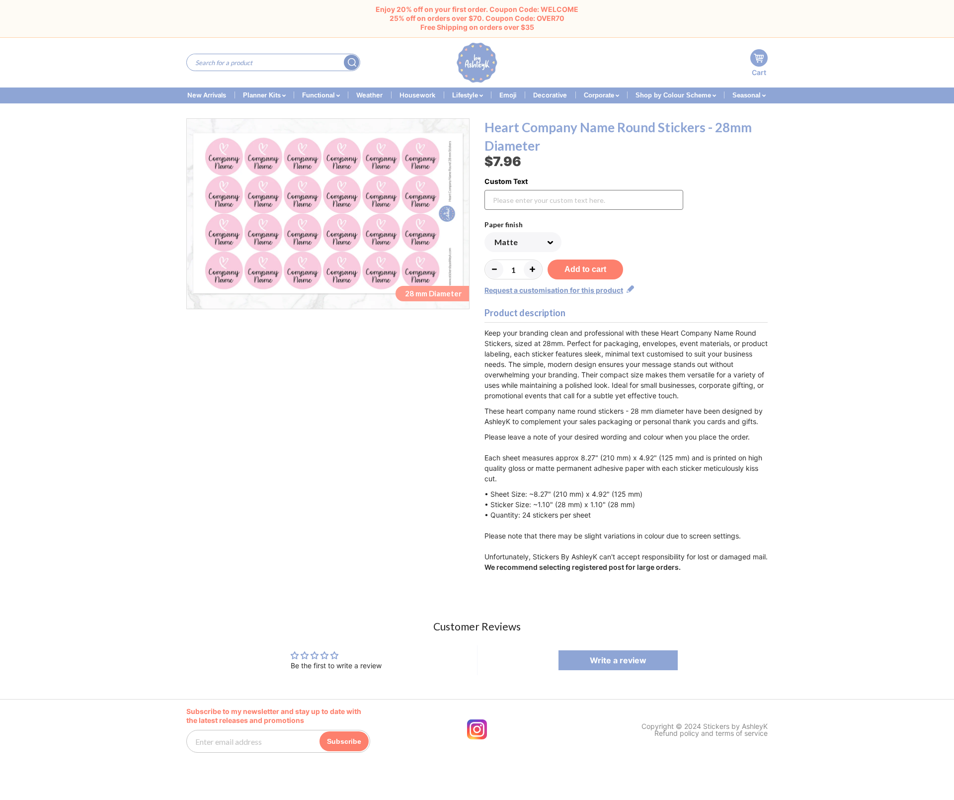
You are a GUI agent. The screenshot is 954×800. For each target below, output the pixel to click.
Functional (319, 95)
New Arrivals (206, 95)
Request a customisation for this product (553, 290)
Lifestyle (466, 95)
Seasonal (747, 95)
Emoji (507, 95)
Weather (369, 95)
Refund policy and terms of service (711, 733)
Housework (417, 95)
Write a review (618, 660)
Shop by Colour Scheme (674, 95)
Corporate (600, 95)
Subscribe (344, 741)
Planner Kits (263, 95)
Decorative (550, 95)
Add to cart (585, 269)
